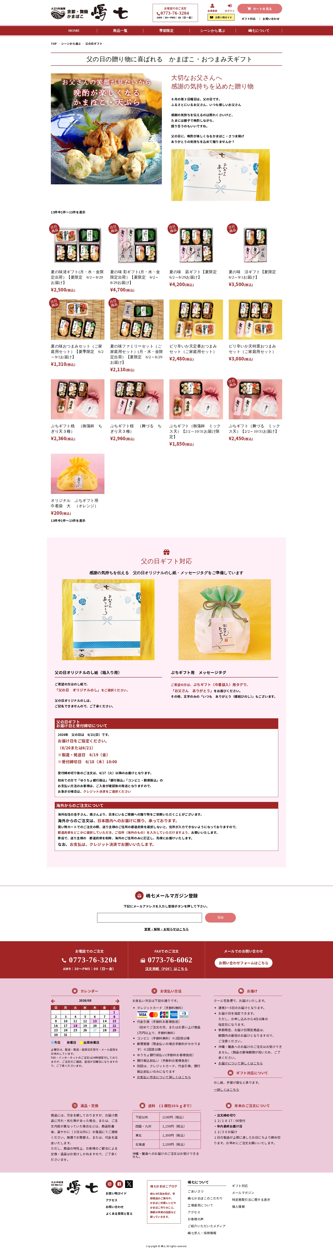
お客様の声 (196, 1219)
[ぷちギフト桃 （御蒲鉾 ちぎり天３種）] (77, 399)
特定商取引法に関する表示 (251, 1199)
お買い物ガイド (223, 17)
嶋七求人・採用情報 (202, 1233)
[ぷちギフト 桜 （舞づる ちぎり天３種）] (137, 399)
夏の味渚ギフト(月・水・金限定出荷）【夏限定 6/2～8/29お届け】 (77, 277)
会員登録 (212, 10)
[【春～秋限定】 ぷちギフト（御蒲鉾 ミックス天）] (196, 399)
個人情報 (238, 1206)
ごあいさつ (196, 1191)
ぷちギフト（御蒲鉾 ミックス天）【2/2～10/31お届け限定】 (195, 431)
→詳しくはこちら (226, 1089)
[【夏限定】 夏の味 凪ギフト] (196, 245)
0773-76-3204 (175, 13)
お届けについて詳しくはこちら (240, 1063)
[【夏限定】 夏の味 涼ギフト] (255, 245)
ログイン (230, 10)
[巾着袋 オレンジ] (77, 474)
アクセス (112, 1200)
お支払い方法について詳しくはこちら (164, 1077)
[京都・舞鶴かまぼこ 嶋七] (89, 19)
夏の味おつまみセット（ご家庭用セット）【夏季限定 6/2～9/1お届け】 (77, 351)
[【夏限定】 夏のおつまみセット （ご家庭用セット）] (77, 320)
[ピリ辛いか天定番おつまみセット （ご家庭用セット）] (196, 320)
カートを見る (262, 8)
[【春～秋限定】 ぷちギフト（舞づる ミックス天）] (255, 399)
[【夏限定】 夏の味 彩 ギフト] (137, 245)
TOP (54, 43)
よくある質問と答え (119, 1213)
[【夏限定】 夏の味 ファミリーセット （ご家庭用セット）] (137, 320)
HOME (74, 31)
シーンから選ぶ (71, 43)
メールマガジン (243, 1192)
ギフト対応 (249, 19)
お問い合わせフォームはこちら (243, 962)
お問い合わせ (271, 19)
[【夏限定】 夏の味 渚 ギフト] (77, 245)
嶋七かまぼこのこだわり (205, 1198)
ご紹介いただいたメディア (207, 1226)
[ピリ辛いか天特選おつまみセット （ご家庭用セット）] (255, 320)
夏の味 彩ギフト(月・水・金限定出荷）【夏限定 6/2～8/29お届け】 (135, 277)
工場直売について (200, 1205)
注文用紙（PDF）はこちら (166, 968)
